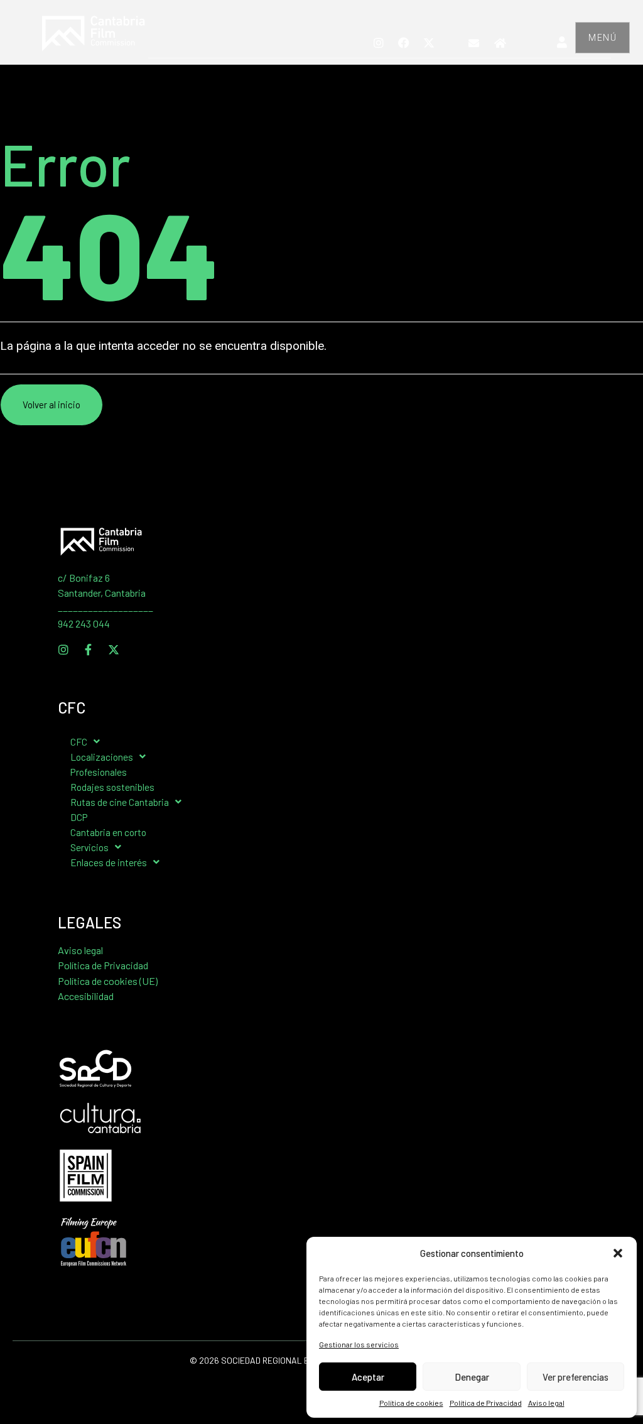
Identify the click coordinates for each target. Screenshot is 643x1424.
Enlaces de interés (108, 862)
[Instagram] (378, 42)
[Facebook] (403, 42)
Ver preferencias (575, 1377)
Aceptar (368, 1377)
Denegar (472, 1377)
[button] (618, 1253)
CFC (78, 741)
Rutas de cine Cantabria (119, 802)
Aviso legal (546, 1402)
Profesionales (98, 772)
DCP (79, 817)
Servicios (89, 847)
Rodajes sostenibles (112, 787)
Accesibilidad (86, 996)
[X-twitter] (429, 42)
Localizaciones (101, 757)
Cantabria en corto (108, 832)
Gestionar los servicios (359, 1344)
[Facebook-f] (88, 649)
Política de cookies (411, 1402)
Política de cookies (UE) (108, 981)
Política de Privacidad (486, 1402)
